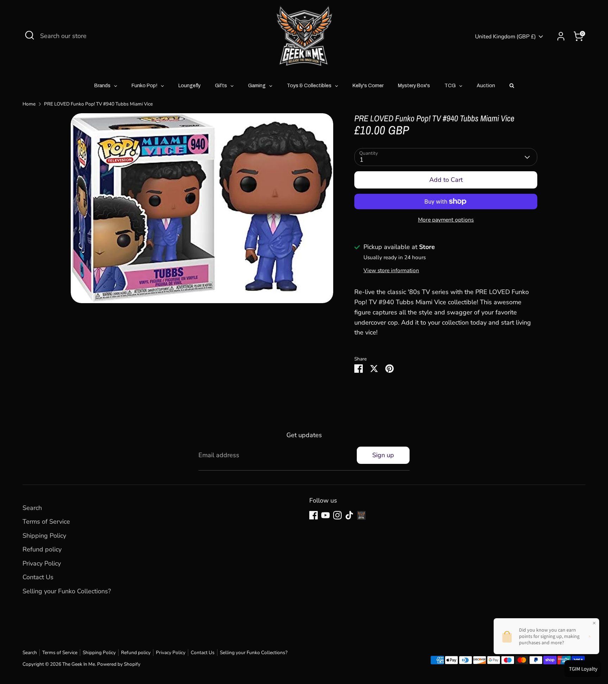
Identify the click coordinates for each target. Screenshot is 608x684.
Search (32, 508)
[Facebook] (313, 515)
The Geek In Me (78, 664)
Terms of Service (46, 521)
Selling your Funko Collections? (67, 591)
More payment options (446, 220)
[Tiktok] (349, 515)
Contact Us (38, 577)
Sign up (383, 455)
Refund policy (42, 549)
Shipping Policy (44, 535)
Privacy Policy (42, 563)
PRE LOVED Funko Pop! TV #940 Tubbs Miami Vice (98, 104)
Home (29, 104)
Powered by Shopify (118, 664)
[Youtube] (325, 515)
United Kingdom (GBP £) (505, 36)
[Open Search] (30, 35)
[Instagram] (337, 515)
